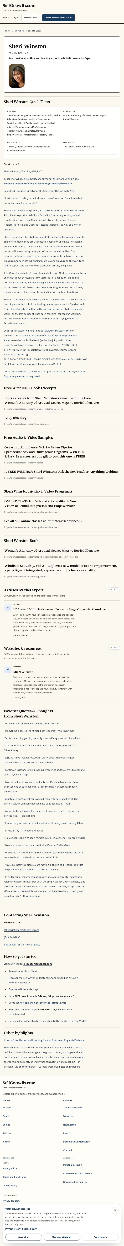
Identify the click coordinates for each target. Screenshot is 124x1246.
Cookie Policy (10, 1185)
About (6, 17)
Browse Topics (31, 17)
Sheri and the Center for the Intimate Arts (42, 1003)
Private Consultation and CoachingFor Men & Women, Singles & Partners (44, 1040)
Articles (7, 1133)
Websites (68, 1116)
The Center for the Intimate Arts (22, 944)
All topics (8, 1107)
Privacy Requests (12, 1201)
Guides (6, 1125)
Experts (19, 31)
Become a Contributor (75, 1182)
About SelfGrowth (72, 1107)
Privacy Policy (10, 1168)
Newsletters (69, 1125)
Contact (67, 1150)
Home (8, 31)
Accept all (23, 1237)
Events (67, 1133)
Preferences (100, 1237)
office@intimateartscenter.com (21, 930)
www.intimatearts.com (58, 330)
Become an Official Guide (76, 1141)
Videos (6, 1141)
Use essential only (62, 1237)
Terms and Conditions (14, 1177)
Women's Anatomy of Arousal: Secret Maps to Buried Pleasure (38, 183)
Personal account (72, 1165)
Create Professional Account (78, 1173)
